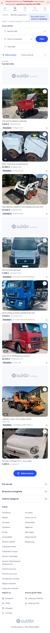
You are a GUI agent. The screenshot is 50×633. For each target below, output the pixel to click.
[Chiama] (47, 128)
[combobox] (25, 31)
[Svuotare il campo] (45, 31)
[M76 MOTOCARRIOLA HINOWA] (25, 108)
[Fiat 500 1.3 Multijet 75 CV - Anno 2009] (25, 447)
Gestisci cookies (8, 542)
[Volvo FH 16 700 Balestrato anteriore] (25, 343)
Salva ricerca (10, 55)
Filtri (42, 39)
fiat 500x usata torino (19, 15)
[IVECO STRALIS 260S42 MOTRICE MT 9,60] (25, 300)
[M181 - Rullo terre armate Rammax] (25, 151)
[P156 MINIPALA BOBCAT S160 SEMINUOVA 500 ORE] (25, 194)
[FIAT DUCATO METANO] (25, 257)
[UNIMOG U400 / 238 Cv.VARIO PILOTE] (25, 406)
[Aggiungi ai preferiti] (45, 91)
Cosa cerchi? (7, 26)
